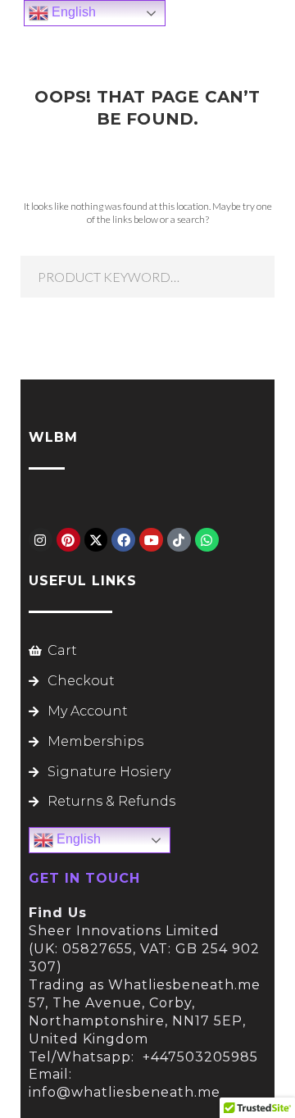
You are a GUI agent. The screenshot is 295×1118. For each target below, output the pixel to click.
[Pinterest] (68, 540)
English (77, 840)
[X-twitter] (96, 540)
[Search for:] (147, 277)
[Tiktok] (179, 540)
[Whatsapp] (207, 540)
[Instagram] (40, 540)
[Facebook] (123, 540)
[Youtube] (151, 540)
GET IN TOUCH (84, 878)
